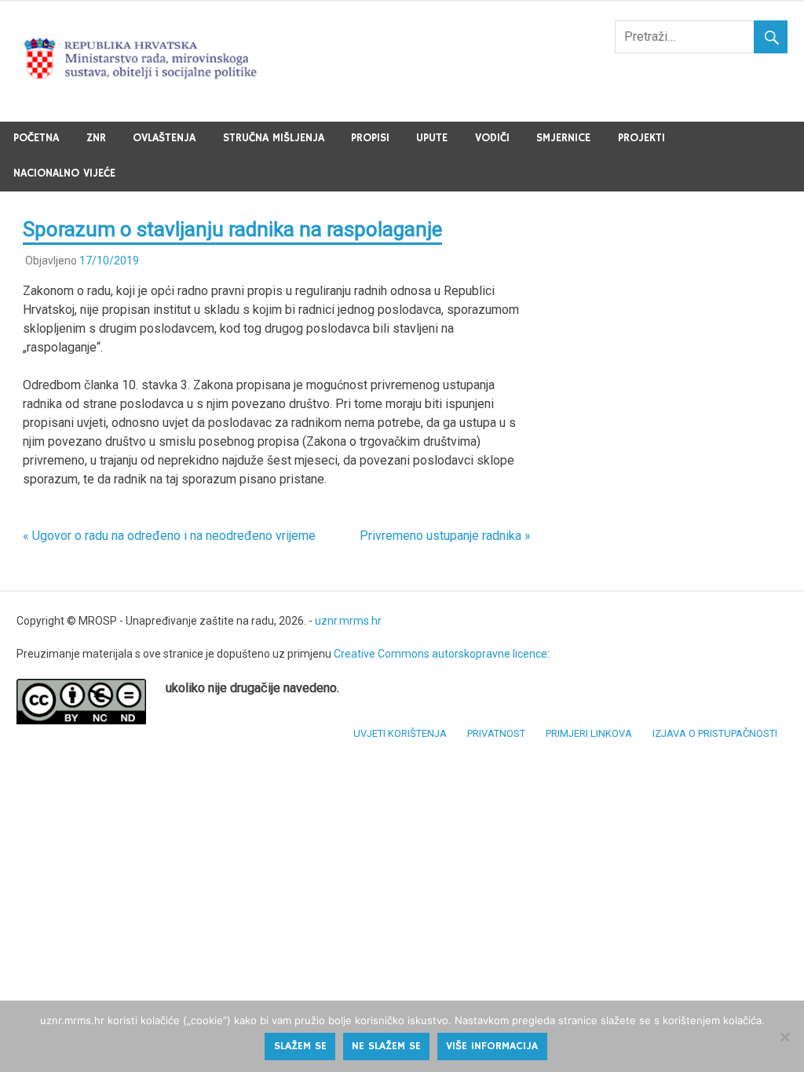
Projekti (641, 138)
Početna (36, 138)
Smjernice (563, 138)
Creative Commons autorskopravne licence (440, 653)
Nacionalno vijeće (64, 173)
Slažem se (300, 1046)
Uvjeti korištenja (400, 733)
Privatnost (496, 733)
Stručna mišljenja (273, 138)
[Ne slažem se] (784, 1037)
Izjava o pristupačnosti (714, 733)
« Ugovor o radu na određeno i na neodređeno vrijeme (169, 535)
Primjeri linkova (589, 733)
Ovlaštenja (164, 138)
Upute (432, 138)
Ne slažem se (386, 1046)
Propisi (370, 138)
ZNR (96, 138)
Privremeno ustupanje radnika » (445, 535)
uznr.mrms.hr (348, 620)
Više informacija (492, 1046)
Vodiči (492, 138)
